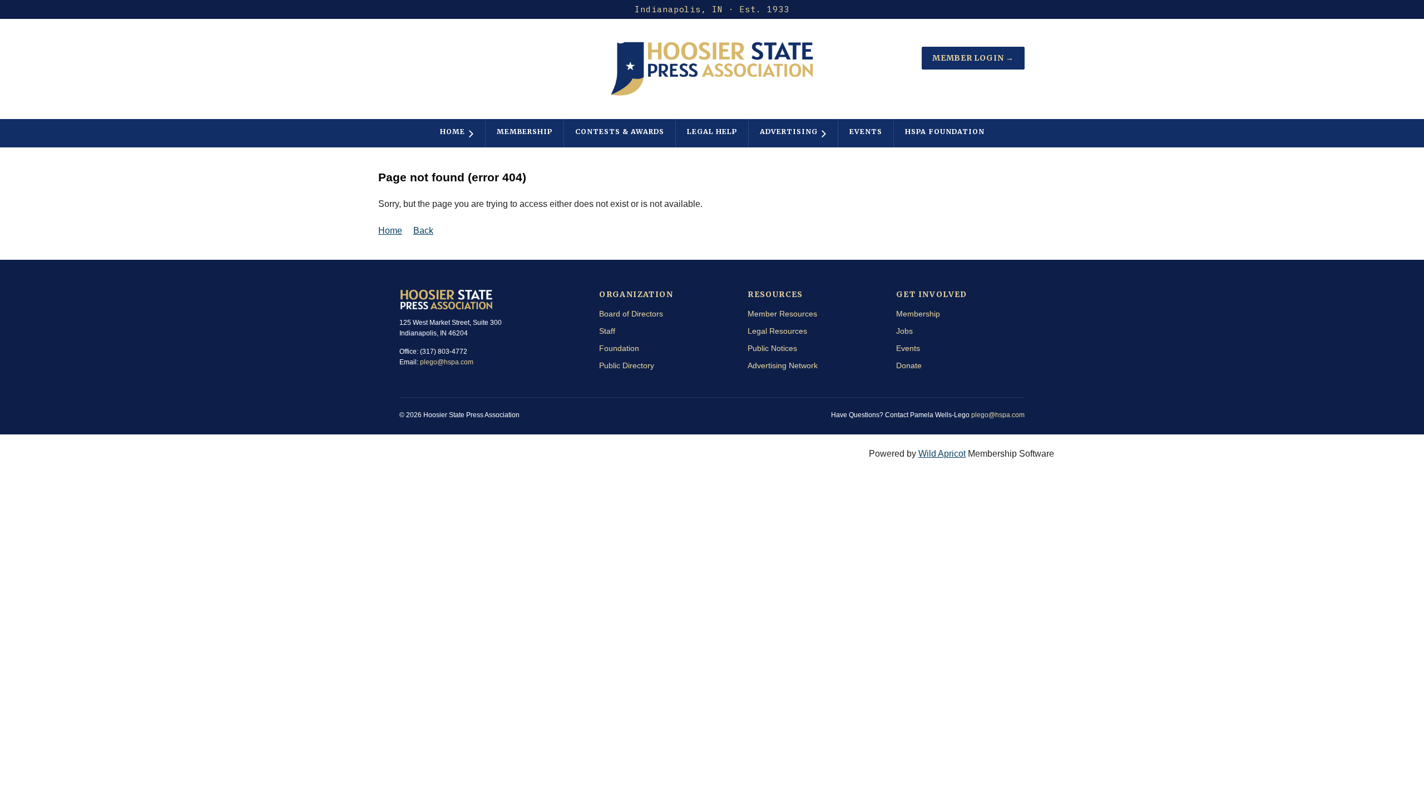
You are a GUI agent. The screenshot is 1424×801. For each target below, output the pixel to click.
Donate (909, 365)
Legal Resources (777, 331)
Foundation (619, 348)
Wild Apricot (942, 453)
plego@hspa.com (446, 362)
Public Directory (626, 365)
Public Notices (772, 348)
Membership (918, 313)
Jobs (904, 331)
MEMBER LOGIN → (973, 58)
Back (423, 230)
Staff (607, 331)
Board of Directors (631, 313)
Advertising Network (783, 365)
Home (390, 230)
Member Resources (782, 313)
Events (908, 348)
